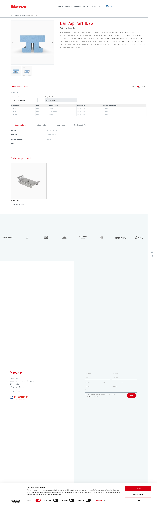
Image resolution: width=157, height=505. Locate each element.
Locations (77, 6)
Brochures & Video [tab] (81, 125)
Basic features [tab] (20, 125)
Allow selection (138, 494)
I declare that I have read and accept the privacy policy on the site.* (101, 395)
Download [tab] (61, 125)
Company (61, 6)
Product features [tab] (41, 125)
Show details (98, 500)
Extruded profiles (24, 15)
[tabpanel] (78, 137)
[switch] (55, 500)
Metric (134, 86)
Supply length (49, 97)
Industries (86, 6)
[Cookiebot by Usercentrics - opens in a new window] (15, 501)
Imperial (144, 86)
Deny (138, 500)
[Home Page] (19, 6)
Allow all (138, 488)
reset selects (15, 93)
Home (12, 15)
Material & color (15, 97)
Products (68, 6)
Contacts (100, 6)
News (94, 6)
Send (131, 395)
